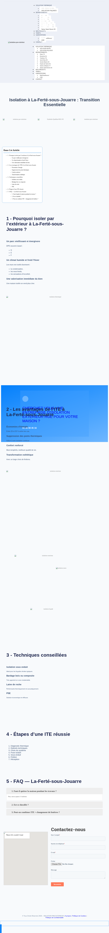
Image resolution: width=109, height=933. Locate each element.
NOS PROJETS (41, 31)
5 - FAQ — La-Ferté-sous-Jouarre (17, 191)
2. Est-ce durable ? (16, 196)
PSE (13, 186)
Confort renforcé (16, 172)
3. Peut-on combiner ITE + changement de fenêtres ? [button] (36, 812)
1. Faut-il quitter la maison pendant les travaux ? (24, 194)
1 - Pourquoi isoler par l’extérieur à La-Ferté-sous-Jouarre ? (24, 155)
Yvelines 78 (43, 58)
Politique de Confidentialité (54, 917)
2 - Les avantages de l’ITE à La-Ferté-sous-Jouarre (22, 165)
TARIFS (38, 33)
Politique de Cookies (79, 916)
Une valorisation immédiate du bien (21, 162)
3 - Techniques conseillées (15, 177)
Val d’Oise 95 (44, 60)
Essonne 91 (43, 56)
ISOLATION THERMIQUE (44, 5)
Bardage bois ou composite (18, 182)
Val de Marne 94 (44, 62)
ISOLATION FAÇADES (49, 10)
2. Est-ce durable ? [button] (20, 805)
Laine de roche (15, 184)
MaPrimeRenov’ (46, 38)
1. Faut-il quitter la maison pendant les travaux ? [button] (34, 791)
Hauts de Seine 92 (45, 64)
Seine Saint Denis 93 (48, 29)
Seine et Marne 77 (45, 66)
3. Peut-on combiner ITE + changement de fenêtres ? (25, 199)
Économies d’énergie (17, 167)
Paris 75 (42, 54)
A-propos (68, 916)
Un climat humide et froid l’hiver (20, 160)
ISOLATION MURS (45, 48)
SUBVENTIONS (41, 35)
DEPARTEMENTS (41, 12)
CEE (42, 40)
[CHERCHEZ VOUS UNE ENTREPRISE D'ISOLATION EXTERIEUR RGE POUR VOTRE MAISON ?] (25, 399)
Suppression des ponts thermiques (20, 170)
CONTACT (39, 42)
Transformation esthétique (18, 174)
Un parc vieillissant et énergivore (20, 158)
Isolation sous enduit (17, 179)
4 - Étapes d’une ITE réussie (16, 189)
